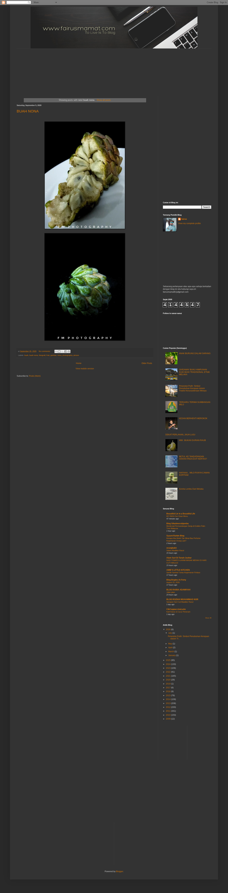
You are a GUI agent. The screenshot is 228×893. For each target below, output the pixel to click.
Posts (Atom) (35, 376)
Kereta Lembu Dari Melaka (191, 489)
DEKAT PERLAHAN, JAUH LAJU (180, 434)
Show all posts (104, 100)
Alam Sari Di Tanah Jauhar (179, 558)
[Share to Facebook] (65, 351)
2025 (168, 660)
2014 (168, 699)
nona (59, 355)
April (170, 647)
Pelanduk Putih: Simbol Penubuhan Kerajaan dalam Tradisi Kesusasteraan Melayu (193, 388)
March (171, 651)
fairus (184, 219)
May (170, 644)
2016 (168, 691)
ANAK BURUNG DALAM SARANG (194, 353)
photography (67, 355)
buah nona (33, 355)
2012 (168, 707)
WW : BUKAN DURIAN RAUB (192, 440)
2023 (168, 668)
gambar (53, 355)
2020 (168, 680)
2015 (168, 695)
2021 (168, 676)
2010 (168, 715)
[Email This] (56, 351)
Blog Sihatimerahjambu (177, 523)
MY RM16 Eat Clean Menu (177, 516)
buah (26, 355)
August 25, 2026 (173, 582)
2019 (168, 684)
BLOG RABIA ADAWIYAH (178, 590)
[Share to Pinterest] (68, 351)
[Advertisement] (98, 69)
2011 (168, 711)
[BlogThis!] (59, 351)
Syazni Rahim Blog (175, 536)
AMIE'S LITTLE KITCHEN (178, 570)
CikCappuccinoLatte (176, 609)
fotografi (42, 355)
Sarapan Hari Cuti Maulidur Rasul (179, 602)
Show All (208, 618)
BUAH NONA (28, 111)
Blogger (119, 871)
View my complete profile (189, 223)
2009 (168, 719)
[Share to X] (62, 351)
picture (76, 355)
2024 (168, 664)
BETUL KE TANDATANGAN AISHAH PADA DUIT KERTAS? (193, 457)
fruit (47, 355)
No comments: (45, 351)
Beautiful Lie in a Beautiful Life (180, 514)
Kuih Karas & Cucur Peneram (178, 612)
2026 (168, 629)
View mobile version (85, 368)
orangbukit (171, 548)
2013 (168, 703)
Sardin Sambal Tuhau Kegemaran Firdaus (183, 572)
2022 (168, 672)
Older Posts (147, 363)
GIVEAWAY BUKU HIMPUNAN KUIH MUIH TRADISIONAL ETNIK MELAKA (194, 372)
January (172, 655)
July (170, 633)
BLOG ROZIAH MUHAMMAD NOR (182, 599)
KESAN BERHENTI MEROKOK (193, 418)
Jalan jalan (170, 592)
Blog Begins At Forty (176, 580)
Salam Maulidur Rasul (175, 550)
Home (78, 363)
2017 (168, 687)
